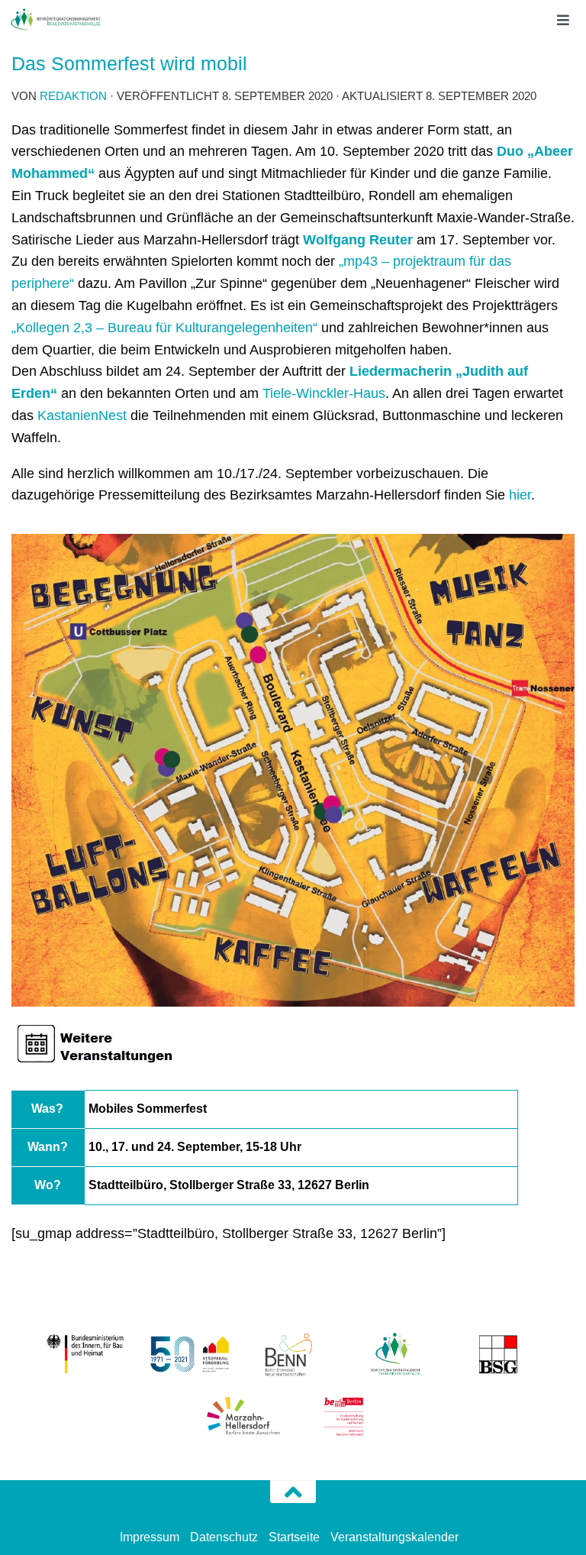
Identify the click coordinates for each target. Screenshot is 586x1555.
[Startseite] (70, 19)
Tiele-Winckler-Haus (323, 393)
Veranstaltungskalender (394, 1537)
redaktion (73, 96)
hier (520, 495)
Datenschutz (224, 1537)
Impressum (149, 1537)
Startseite (294, 1537)
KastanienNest (82, 415)
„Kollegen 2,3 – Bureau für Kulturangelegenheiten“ (164, 327)
